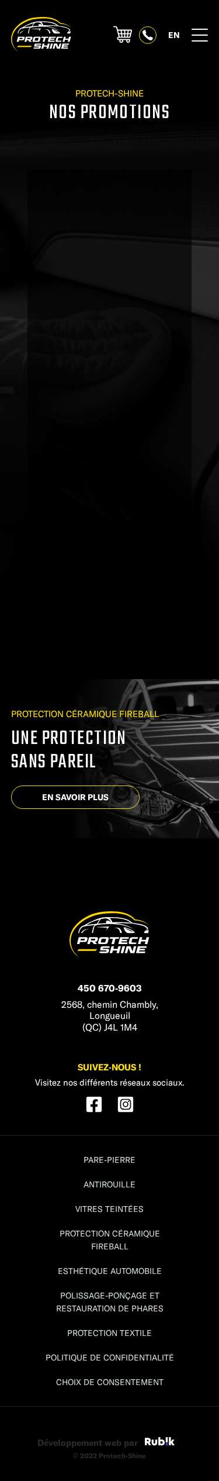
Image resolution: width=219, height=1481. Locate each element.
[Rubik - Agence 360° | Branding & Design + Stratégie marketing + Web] (160, 1443)
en (174, 35)
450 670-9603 (110, 987)
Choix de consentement (110, 1382)
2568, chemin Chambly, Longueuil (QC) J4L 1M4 (109, 1015)
